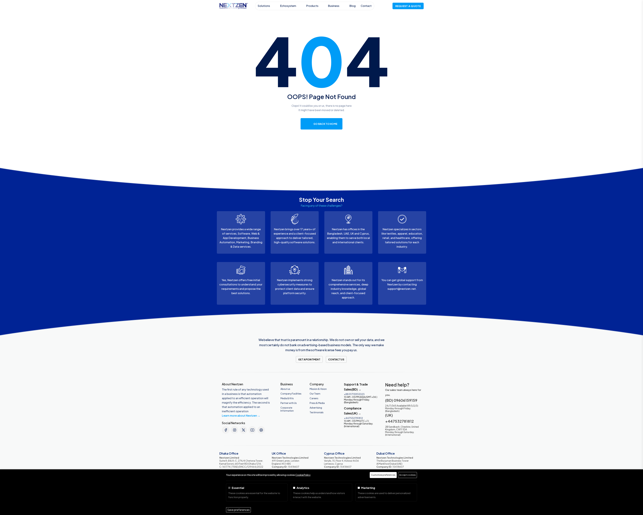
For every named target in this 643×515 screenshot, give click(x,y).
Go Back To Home (325, 123)
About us (285, 388)
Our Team (315, 393)
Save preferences (238, 509)
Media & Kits (287, 398)
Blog (352, 6)
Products (312, 6)
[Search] (386, 5)
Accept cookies (407, 475)
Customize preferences (383, 475)
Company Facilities (290, 393)
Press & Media (317, 402)
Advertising (316, 407)
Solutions (264, 6)
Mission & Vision (318, 388)
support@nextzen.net (401, 288)
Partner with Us (288, 402)
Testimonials (317, 412)
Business (334, 6)
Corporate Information (287, 409)
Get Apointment (309, 359)
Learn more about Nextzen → (241, 415)
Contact (366, 6)
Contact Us (336, 359)
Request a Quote (408, 6)
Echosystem (288, 6)
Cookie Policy (302, 474)
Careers (314, 398)
